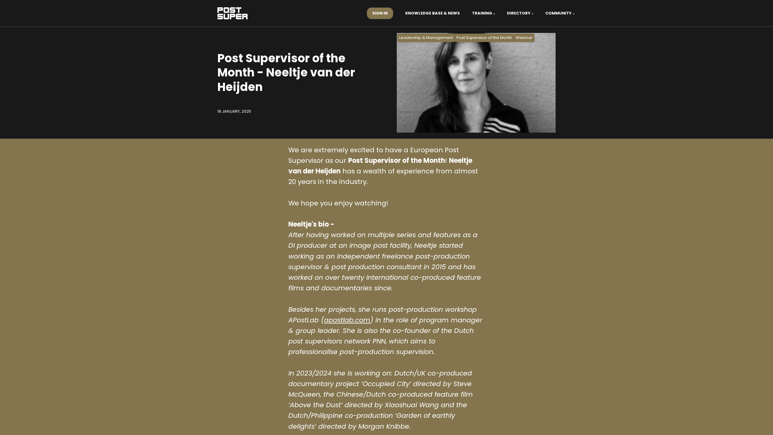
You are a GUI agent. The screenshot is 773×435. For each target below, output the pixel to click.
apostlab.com (347, 320)
